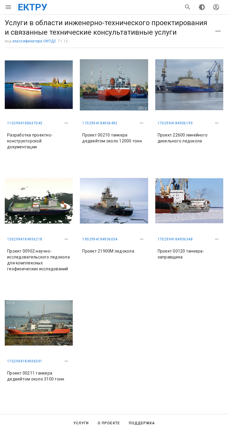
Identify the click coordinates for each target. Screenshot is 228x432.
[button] (66, 123)
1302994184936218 (24, 239)
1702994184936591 (24, 361)
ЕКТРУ (32, 7)
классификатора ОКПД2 (34, 41)
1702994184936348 (175, 239)
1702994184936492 (99, 123)
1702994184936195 (175, 123)
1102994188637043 (24, 123)
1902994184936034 (99, 239)
